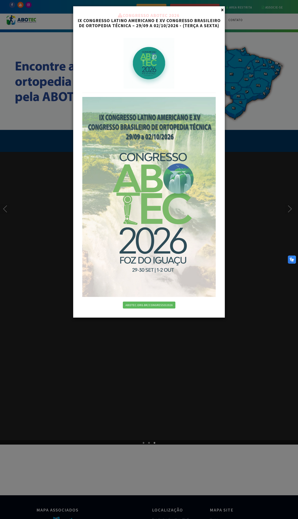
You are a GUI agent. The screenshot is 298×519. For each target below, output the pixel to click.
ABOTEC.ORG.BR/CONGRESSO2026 (149, 305)
